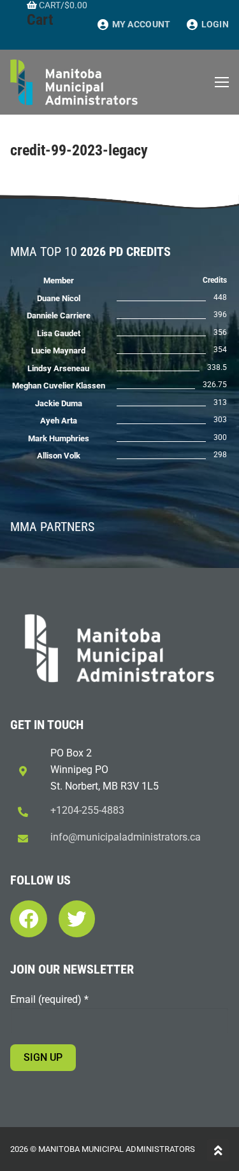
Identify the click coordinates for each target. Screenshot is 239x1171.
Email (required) (49, 999)
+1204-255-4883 (87, 810)
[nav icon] (222, 82)
